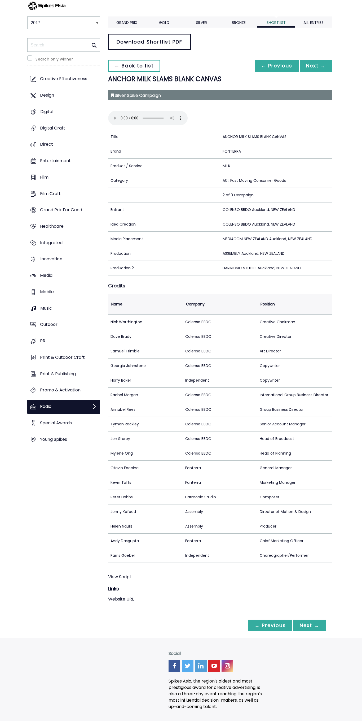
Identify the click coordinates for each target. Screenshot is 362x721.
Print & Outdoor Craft (62, 357)
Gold (164, 22)
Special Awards (56, 423)
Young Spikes (53, 439)
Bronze (239, 22)
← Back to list (134, 65)
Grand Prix (126, 22)
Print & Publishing (58, 374)
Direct (46, 144)
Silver (201, 22)
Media (46, 276)
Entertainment (55, 161)
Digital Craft (52, 128)
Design (47, 95)
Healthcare (52, 226)
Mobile (47, 292)
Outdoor (49, 325)
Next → (316, 65)
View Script (119, 577)
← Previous (276, 65)
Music (46, 308)
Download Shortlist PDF (149, 41)
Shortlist (276, 22)
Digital (46, 112)
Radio (45, 406)
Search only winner (54, 59)
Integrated (51, 243)
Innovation (51, 259)
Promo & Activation (60, 390)
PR (42, 341)
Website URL (121, 599)
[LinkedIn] (201, 666)
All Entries (313, 22)
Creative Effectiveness (63, 79)
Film (44, 177)
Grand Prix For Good (61, 210)
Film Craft (50, 194)
